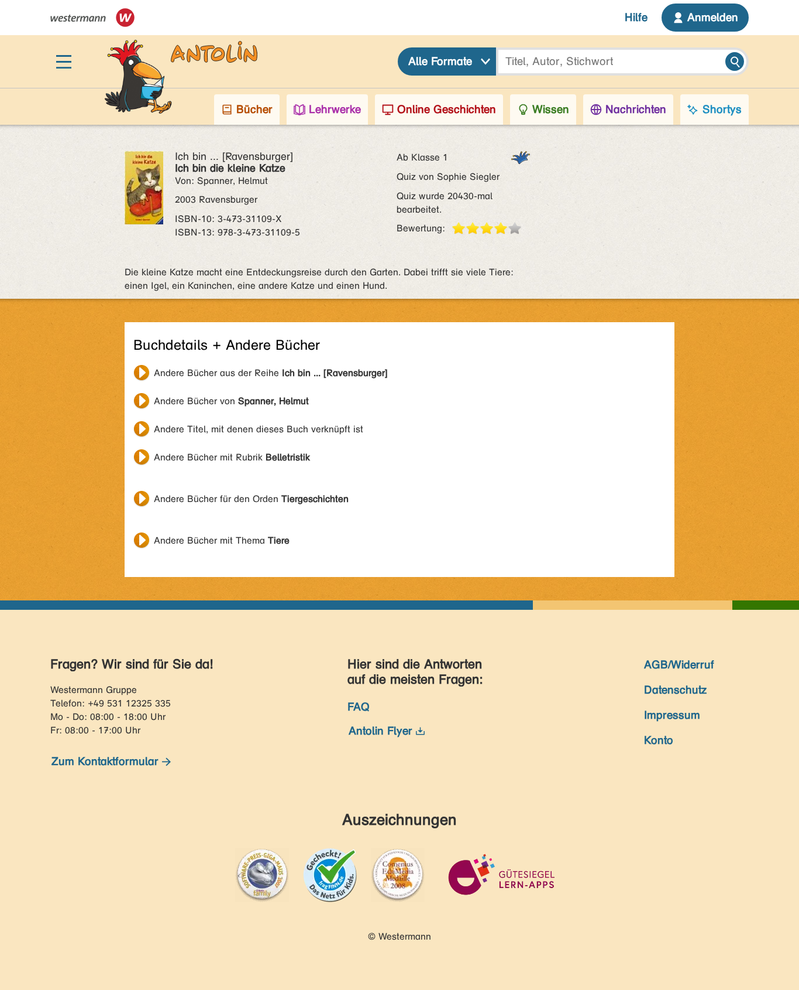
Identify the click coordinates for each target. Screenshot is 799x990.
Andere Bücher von (231, 401)
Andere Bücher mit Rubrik (232, 457)
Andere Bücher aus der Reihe (271, 372)
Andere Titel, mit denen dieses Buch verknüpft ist (258, 429)
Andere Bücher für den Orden (251, 498)
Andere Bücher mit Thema (222, 540)
